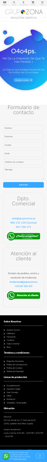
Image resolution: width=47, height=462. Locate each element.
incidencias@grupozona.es (23, 282)
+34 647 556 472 (23, 286)
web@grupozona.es (23, 218)
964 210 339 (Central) (23, 222)
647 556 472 (23, 226)
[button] (23, 80)
